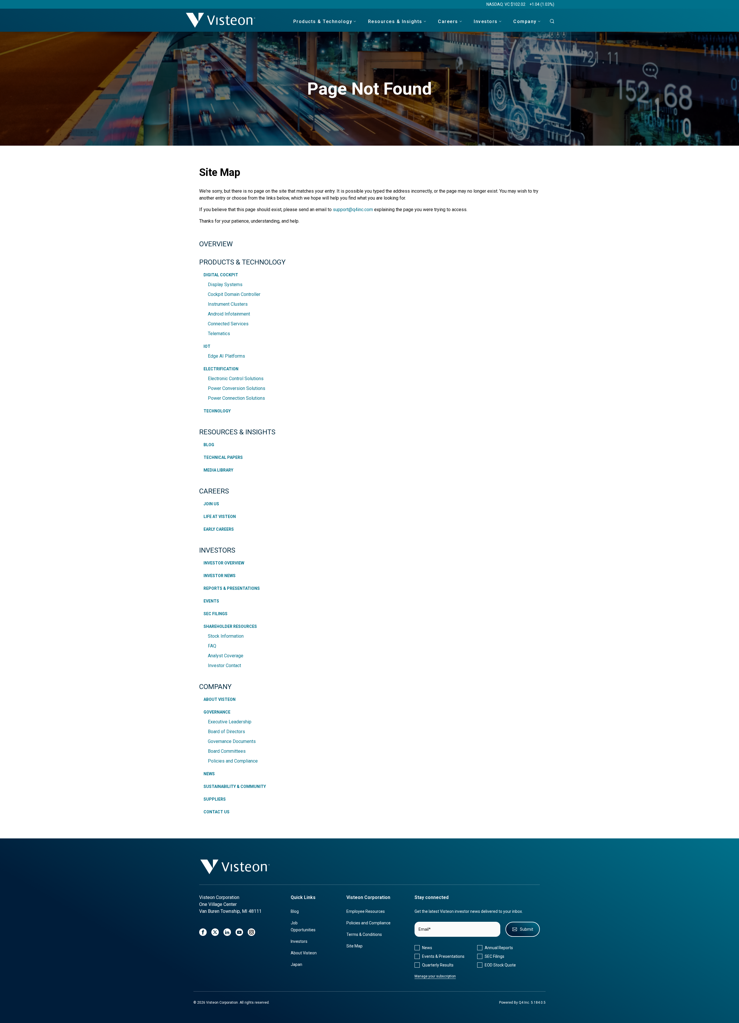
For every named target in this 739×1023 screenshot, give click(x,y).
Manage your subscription (435, 976)
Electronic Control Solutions (236, 378)
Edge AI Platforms (226, 356)
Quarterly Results (438, 965)
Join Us (211, 504)
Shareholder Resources (230, 626)
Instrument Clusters (228, 304)
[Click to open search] (550, 21)
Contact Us (216, 812)
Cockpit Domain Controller (234, 294)
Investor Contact (224, 665)
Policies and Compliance (233, 761)
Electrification (221, 369)
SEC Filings (215, 613)
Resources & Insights (237, 432)
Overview (216, 244)
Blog (209, 444)
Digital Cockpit (221, 275)
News (209, 774)
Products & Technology (242, 262)
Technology (217, 411)
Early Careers (219, 529)
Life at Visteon (220, 516)
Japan (296, 964)
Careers (214, 491)
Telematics (219, 333)
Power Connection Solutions (236, 398)
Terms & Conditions (364, 934)
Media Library (218, 470)
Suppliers (215, 799)
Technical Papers (223, 457)
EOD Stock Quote (500, 965)
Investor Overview (224, 563)
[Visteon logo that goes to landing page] (221, 20)
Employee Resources (365, 911)
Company (215, 686)
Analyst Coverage (225, 655)
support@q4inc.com (353, 209)
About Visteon (220, 699)
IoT (207, 346)
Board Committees (227, 751)
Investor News (220, 575)
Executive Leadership (229, 721)
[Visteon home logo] (235, 867)
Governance (217, 712)
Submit (526, 929)
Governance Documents (232, 741)
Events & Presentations (443, 956)
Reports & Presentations (232, 588)
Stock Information (226, 636)
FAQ (212, 646)
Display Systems (225, 284)
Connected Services (228, 323)
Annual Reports (499, 947)
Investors (217, 550)
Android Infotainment (229, 314)
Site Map (354, 946)
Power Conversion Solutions (236, 388)
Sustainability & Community (235, 786)
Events (211, 601)
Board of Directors (226, 731)
